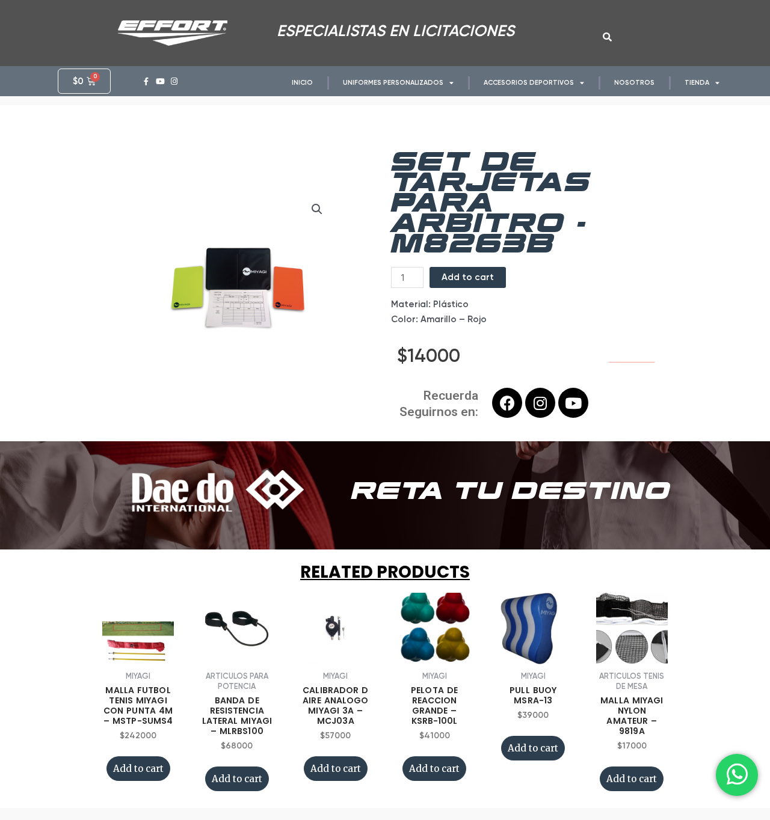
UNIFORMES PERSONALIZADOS (393, 83)
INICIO (302, 83)
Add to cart (468, 277)
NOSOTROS (634, 83)
